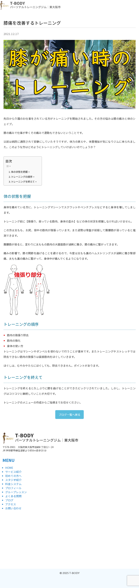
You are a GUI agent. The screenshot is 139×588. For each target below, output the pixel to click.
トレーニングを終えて (23, 181)
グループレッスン (16, 492)
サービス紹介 (13, 472)
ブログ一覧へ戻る (69, 415)
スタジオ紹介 (13, 480)
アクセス (10, 504)
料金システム (13, 484)
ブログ (9, 500)
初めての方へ (13, 476)
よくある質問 (13, 496)
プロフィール (13, 488)
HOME (9, 468)
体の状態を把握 (19, 171)
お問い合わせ (13, 508)
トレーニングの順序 (21, 176)
